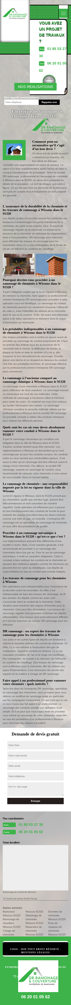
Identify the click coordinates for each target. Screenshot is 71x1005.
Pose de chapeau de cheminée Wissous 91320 (57, 929)
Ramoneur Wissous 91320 (11, 913)
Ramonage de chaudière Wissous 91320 (11, 923)
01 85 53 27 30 (31, 825)
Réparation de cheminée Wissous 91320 (34, 930)
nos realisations (35, 87)
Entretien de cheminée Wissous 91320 (57, 915)
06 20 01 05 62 (31, 832)
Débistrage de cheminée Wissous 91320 (34, 919)
